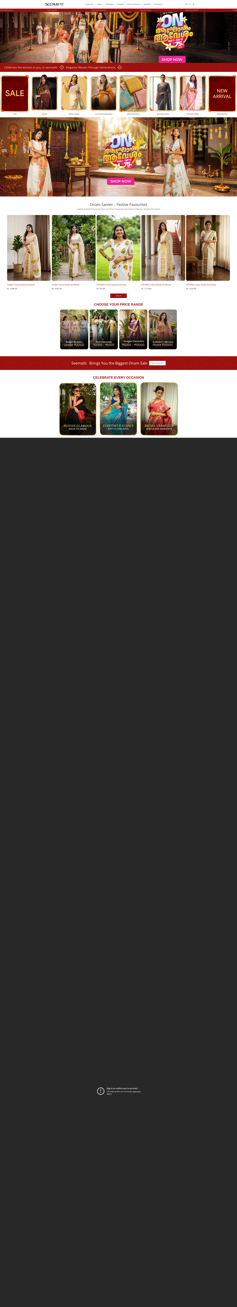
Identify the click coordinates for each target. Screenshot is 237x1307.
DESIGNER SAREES (163, 114)
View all (118, 296)
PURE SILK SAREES (192, 114)
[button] (193, 4)
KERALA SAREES (74, 114)
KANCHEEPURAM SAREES (103, 114)
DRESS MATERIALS (133, 114)
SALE (14, 114)
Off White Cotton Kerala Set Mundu (111, 285)
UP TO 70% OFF (157, 363)
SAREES (44, 114)
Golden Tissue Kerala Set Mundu (21, 285)
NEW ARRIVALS (222, 114)
